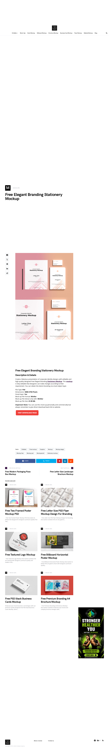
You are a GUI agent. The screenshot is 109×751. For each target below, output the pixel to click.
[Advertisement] (54, 12)
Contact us (51, 740)
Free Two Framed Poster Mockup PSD (18, 512)
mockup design (60, 449)
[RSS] (103, 740)
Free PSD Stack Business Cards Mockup (18, 600)
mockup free (20, 453)
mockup (50, 449)
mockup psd (30, 453)
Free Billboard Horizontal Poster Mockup (54, 556)
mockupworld (40, 453)
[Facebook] (95, 740)
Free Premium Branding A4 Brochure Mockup (55, 600)
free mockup (33, 449)
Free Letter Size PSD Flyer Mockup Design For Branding (56, 512)
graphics (42, 449)
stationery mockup (53, 453)
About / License (38, 740)
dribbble (24, 449)
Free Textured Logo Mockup (20, 554)
